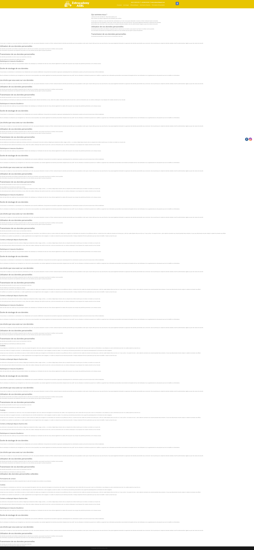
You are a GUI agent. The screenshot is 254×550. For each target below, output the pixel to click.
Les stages (126, 5)
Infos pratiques (134, 5)
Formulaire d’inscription (158, 5)
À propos (119, 5)
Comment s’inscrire (145, 5)
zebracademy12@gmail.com (157, 2)
